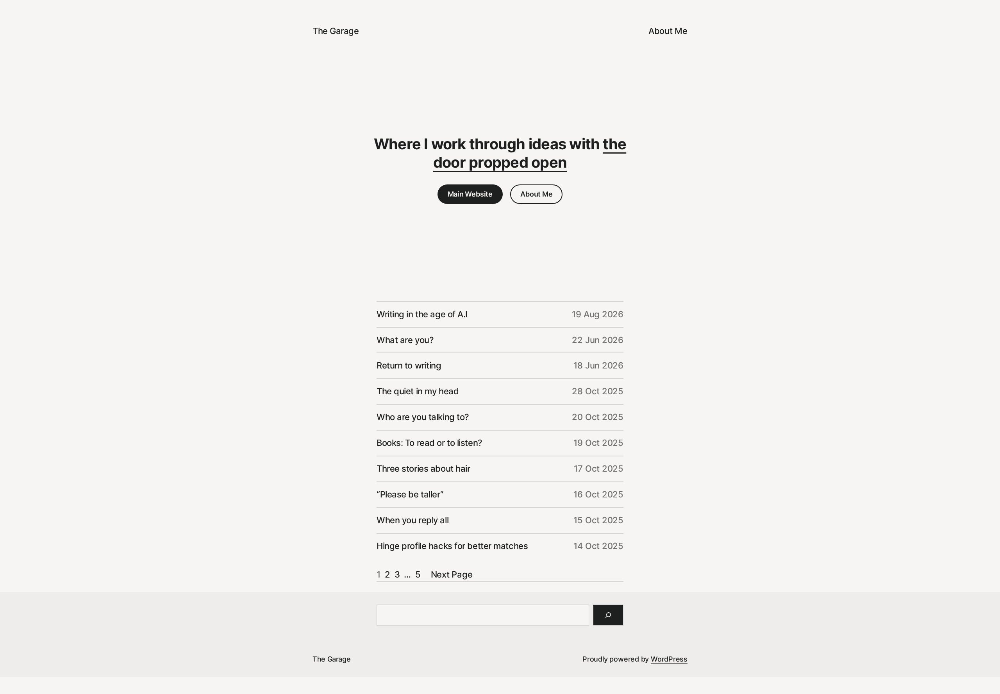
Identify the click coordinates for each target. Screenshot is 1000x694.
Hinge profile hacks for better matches (452, 546)
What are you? (405, 340)
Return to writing (409, 365)
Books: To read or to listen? (429, 443)
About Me (536, 194)
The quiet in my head (418, 391)
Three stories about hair (423, 468)
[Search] (608, 615)
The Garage (335, 31)
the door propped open (529, 153)
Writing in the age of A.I (422, 314)
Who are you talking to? (423, 417)
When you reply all (412, 520)
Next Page (452, 574)
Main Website (470, 194)
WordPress (669, 659)
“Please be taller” (410, 494)
